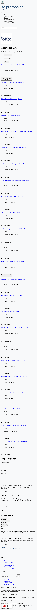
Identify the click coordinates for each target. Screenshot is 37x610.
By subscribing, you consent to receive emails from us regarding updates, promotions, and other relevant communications (16, 607)
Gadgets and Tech (9, 22)
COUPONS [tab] (7, 58)
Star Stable (4, 524)
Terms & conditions (9, 584)
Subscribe (20, 603)
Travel (6, 15)
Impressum (7, 581)
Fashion (6, 18)
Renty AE (3, 523)
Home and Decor (9, 21)
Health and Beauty (9, 19)
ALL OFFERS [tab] (8, 55)
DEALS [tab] (7, 61)
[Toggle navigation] (1, 12)
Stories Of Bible (5, 521)
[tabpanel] (18, 161)
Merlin (2, 526)
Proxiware (3, 519)
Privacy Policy (8, 582)
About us (6, 579)
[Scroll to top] (2, 2)
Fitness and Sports (9, 16)
